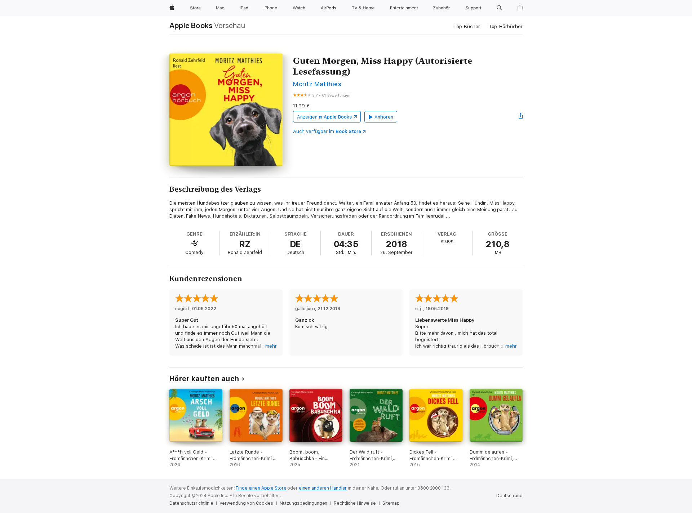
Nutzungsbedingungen (304, 503)
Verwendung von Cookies (246, 503)
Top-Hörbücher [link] (506, 26)
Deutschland (509, 495)
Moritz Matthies (317, 84)
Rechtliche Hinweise (355, 503)
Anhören (383, 117)
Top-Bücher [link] (466, 26)
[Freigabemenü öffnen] (521, 117)
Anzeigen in (324, 117)
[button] (499, 8)
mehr (271, 346)
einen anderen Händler (323, 488)
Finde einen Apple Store (261, 488)
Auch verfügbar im (327, 131)
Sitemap (391, 503)
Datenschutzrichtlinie (191, 503)
